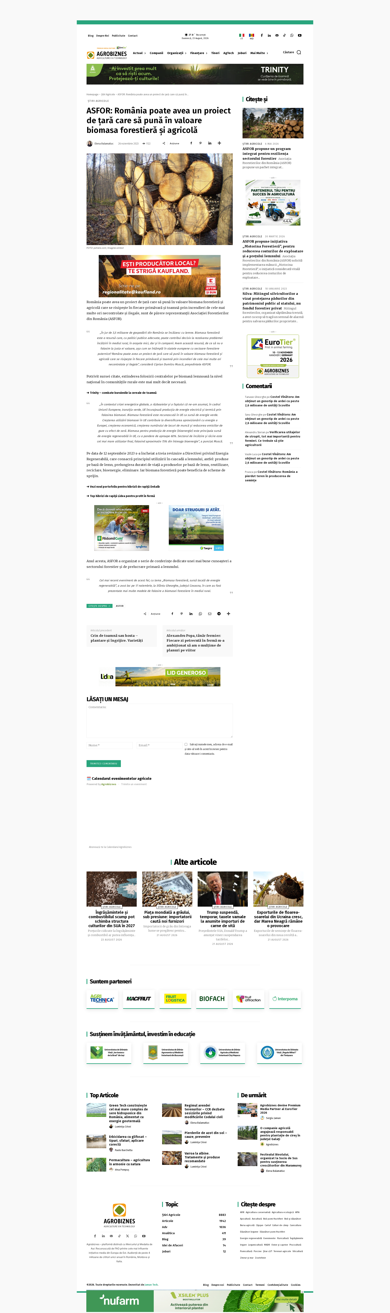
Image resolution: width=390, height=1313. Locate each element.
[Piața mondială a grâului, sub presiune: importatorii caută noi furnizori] (167, 889)
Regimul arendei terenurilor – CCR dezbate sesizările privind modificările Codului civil (205, 1111)
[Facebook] (261, 35)
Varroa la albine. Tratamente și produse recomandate (202, 1157)
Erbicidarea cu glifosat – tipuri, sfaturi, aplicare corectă (128, 1140)
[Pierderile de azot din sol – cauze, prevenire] (172, 1137)
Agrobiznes (272, 1144)
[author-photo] (111, 1126)
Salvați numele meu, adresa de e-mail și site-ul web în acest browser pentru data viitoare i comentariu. (209, 749)
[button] (292, 52)
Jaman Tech (151, 1284)
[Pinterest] (200, 143)
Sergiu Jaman (273, 1118)
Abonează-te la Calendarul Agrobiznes (110, 847)
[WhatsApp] (292, 35)
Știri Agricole (108, 94)
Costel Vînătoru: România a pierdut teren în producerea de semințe (271, 476)
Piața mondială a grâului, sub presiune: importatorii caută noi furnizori (167, 917)
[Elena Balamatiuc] (90, 144)
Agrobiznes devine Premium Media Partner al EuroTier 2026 (280, 1109)
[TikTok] (284, 35)
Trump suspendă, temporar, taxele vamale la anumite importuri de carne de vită (223, 919)
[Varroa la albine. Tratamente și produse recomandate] (172, 1158)
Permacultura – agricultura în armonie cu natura (129, 1162)
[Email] (210, 614)
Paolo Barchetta (123, 1150)
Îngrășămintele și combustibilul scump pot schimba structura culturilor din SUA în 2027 (111, 919)
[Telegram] (219, 614)
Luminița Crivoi (123, 1126)
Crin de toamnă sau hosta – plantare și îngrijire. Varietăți (117, 638)
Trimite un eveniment (134, 784)
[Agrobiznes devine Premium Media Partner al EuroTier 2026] (247, 1110)
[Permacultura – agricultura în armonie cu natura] (96, 1165)
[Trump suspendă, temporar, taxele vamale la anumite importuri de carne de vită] (223, 889)
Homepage (93, 94)
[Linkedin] (269, 35)
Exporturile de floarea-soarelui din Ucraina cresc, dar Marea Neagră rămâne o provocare (278, 919)
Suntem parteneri (110, 981)
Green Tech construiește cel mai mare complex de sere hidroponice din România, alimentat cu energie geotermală (128, 1113)
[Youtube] (299, 35)
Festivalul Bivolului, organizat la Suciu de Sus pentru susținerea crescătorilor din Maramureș (280, 1160)
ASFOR (120, 606)
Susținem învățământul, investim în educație (142, 1034)
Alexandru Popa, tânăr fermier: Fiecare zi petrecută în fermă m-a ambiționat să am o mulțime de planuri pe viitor (195, 643)
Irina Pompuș (122, 1169)
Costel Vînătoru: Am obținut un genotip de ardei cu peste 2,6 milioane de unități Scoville (272, 401)
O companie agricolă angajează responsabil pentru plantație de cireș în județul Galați (280, 1133)
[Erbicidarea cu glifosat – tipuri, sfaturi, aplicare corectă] (96, 1141)
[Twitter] (128, 1236)
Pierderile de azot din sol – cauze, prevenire (206, 1135)
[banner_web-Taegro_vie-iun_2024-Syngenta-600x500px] (196, 528)
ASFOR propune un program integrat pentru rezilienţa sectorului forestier (267, 154)
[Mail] (277, 35)
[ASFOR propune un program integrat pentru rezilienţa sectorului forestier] (273, 123)
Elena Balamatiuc (104, 143)
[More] (219, 143)
